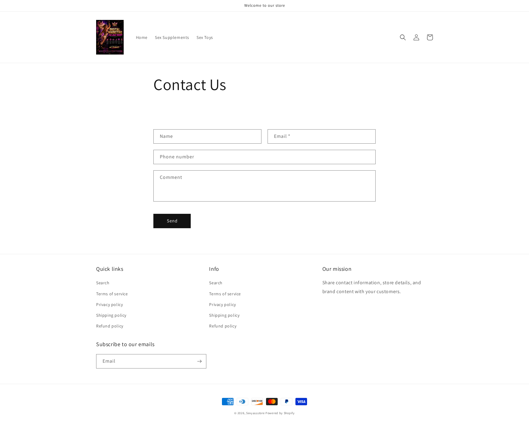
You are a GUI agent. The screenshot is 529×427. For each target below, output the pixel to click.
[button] (403, 37)
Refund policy (109, 326)
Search (103, 282)
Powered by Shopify (280, 413)
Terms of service (112, 294)
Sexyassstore (255, 413)
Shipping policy (111, 315)
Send (172, 221)
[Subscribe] (199, 361)
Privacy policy (109, 304)
